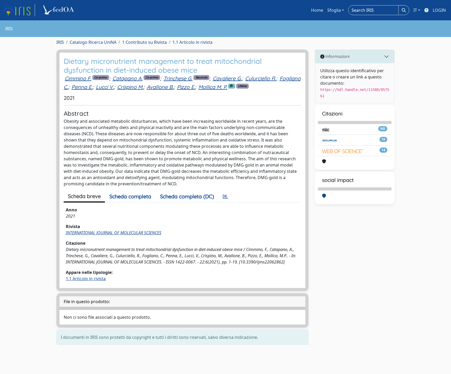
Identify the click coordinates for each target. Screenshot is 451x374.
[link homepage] (19, 10)
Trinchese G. (177, 78)
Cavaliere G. (227, 78)
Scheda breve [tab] (84, 196)
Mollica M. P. (212, 87)
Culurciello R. (260, 78)
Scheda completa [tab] (130, 196)
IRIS (60, 42)
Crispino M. (130, 87)
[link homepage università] (59, 10)
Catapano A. (127, 78)
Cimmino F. (78, 78)
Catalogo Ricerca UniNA (93, 42)
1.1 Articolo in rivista (192, 42)
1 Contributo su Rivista (144, 42)
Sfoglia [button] (334, 10)
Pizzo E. (186, 87)
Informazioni (336, 56)
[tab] (225, 196)
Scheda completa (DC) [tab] (187, 196)
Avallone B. (160, 87)
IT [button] (415, 10)
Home (317, 10)
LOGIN (439, 10)
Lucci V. (105, 87)
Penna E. (82, 87)
